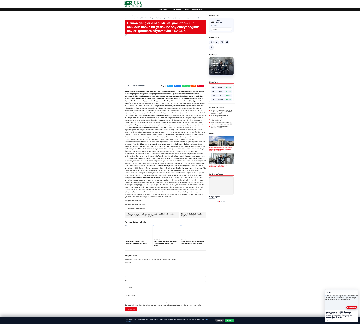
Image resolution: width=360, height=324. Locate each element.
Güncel (134, 16)
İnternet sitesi (130, 295)
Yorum (128, 263)
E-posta (128, 288)
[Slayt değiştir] (218, 201)
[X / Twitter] (216, 42)
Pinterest (200, 86)
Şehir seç (214, 25)
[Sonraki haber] (230, 60)
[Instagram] (222, 42)
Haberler (127, 16)
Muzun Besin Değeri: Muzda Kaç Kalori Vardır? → (191, 215)
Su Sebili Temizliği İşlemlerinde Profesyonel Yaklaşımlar (219, 116)
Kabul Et (229, 320)
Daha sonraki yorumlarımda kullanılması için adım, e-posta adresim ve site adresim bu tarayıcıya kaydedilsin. (163, 305)
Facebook (177, 86)
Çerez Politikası (197, 9)
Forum (186, 9)
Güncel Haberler (163, 9)
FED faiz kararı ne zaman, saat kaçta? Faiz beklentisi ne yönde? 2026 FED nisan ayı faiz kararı (221, 112)
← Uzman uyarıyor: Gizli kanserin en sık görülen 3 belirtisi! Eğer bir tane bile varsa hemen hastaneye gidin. (150, 215)
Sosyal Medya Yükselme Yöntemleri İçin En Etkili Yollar (221, 119)
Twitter (170, 86)
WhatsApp (186, 86)
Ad (126, 280)
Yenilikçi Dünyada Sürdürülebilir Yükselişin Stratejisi (220, 126)
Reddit (193, 86)
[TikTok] (211, 47)
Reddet (219, 320)
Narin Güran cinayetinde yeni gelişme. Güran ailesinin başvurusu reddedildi (222, 123)
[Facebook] (211, 42)
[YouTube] (227, 42)
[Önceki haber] (226, 60)
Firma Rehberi (176, 9)
